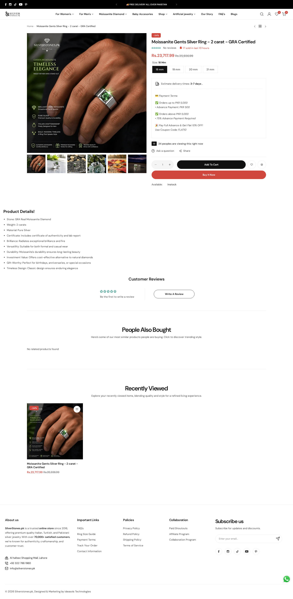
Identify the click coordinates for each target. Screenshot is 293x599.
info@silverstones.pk (22, 568)
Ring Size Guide (86, 534)
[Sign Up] (278, 538)
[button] (116, 4)
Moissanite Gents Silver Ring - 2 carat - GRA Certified (52, 465)
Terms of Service (133, 545)
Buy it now (209, 175)
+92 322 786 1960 (20, 563)
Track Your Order (87, 545)
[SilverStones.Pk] (12, 14)
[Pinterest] (26, 4)
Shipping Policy (132, 539)
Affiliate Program (179, 534)
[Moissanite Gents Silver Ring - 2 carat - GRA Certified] (55, 431)
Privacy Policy (131, 528)
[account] (269, 14)
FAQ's (80, 528)
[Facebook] (5, 4)
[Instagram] (10, 4)
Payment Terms (86, 539)
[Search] (262, 14)
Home (30, 26)
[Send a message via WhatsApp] (286, 579)
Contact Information (89, 551)
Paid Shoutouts (178, 528)
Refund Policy (131, 534)
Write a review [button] (174, 294)
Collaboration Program (182, 539)
